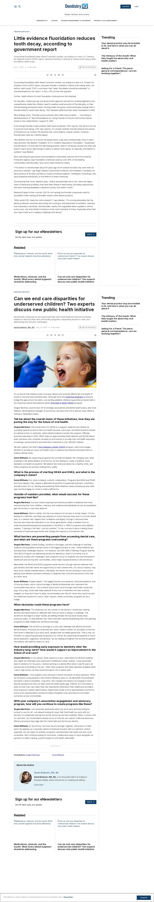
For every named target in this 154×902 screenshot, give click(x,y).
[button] (15, 6)
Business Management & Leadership (76, 20)
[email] (63, 75)
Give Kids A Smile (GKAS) (62, 403)
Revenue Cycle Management (105, 20)
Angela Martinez (33, 755)
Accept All (143, 897)
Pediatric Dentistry (22, 31)
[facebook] (48, 75)
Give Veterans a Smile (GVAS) (51, 447)
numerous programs (74, 397)
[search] (19, 6)
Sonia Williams (58, 755)
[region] (77, 897)
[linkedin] (51, 75)
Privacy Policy (68, 897)
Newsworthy (42, 20)
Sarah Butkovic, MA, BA (24, 327)
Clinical (54, 20)
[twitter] (55, 75)
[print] (95, 75)
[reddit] (59, 75)
